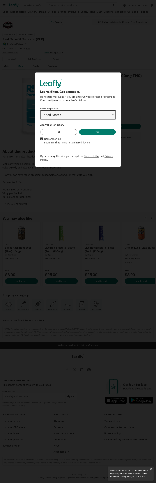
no (58, 132)
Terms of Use (91, 156)
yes (97, 132)
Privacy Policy (126, 477)
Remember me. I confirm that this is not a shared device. (67, 140)
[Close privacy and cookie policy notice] (151, 469)
